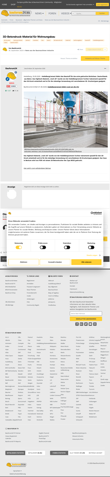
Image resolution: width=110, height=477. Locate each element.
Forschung (31, 356)
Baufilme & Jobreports (79, 433)
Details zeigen (92, 255)
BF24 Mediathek (10, 287)
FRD (19, 408)
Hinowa (39, 365)
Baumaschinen (53, 290)
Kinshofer (40, 420)
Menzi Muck (64, 346)
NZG (62, 373)
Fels (19, 417)
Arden (7, 346)
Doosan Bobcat (23, 386)
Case (6, 417)
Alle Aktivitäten (10, 302)
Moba (62, 365)
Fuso (29, 368)
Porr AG (78, 337)
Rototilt (78, 377)
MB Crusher (53, 401)
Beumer (7, 392)
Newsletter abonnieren (86, 319)
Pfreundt (63, 416)
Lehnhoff (53, 386)
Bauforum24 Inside (45, 441)
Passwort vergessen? (33, 287)
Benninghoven (10, 386)
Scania (78, 411)
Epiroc (20, 398)
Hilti (38, 362)
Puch (77, 349)
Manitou (63, 337)
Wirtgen (103, 358)
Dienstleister (22, 377)
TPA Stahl (92, 362)
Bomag (7, 398)
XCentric (103, 370)
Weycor (103, 349)
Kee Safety (40, 411)
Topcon (91, 377)
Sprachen (17, 471)
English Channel (44, 433)
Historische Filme (77, 439)
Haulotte (39, 337)
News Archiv (65, 379)
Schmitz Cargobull (95, 340)
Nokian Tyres (65, 388)
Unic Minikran (93, 392)
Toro (90, 380)
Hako (29, 405)
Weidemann (93, 417)
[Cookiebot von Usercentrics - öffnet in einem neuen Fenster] (92, 213)
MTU (51, 414)
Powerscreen (80, 340)
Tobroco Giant (93, 374)
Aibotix (7, 340)
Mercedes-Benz (65, 349)
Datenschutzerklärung (77, 292)
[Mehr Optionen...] (105, 68)
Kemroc (39, 417)
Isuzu (38, 389)
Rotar (78, 374)
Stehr (90, 356)
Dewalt (20, 374)
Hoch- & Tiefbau (53, 296)
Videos (65, 13)
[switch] (43, 247)
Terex (91, 371)
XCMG (103, 367)
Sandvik (78, 405)
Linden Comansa (55, 395)
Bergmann (8, 389)
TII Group (92, 359)
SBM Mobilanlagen (82, 392)
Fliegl (29, 349)
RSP (77, 362)
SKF (77, 398)
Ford (29, 352)
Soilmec (91, 352)
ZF (101, 376)
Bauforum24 (9, 380)
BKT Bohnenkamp (11, 371)
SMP (77, 401)
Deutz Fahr (21, 368)
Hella (38, 346)
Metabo (63, 359)
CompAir (21, 343)
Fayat (20, 414)
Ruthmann (79, 383)
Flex (29, 343)
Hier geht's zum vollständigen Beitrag (37, 168)
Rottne (78, 380)
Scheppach (79, 417)
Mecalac (63, 340)
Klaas (51, 337)
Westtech (104, 346)
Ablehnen (23, 262)
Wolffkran (104, 361)
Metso (63, 362)
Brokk (7, 414)
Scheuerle (79, 420)
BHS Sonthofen (10, 368)
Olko (62, 395)
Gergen (30, 383)
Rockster (79, 371)
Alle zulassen (86, 262)
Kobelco (52, 349)
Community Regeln (33, 305)
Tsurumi (91, 389)
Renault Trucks (81, 365)
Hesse (39, 352)
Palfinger (63, 401)
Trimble (91, 386)
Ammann (8, 343)
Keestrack (40, 414)
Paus (62, 410)
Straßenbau (52, 305)
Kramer (52, 362)
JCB (38, 395)
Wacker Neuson (94, 411)
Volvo (91, 405)
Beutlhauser (9, 395)
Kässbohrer (53, 374)
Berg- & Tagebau (53, 293)
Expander (21, 405)
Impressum (73, 289)
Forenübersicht (32, 293)
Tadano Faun (93, 365)
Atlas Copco (9, 356)
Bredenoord (9, 411)
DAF (19, 352)
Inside (29, 296)
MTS (51, 411)
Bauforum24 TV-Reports (13, 441)
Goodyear (31, 389)
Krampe (52, 365)
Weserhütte (104, 343)
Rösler (78, 389)
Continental (22, 349)
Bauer (7, 377)
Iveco (38, 392)
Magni (52, 417)
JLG (38, 398)
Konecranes (53, 359)
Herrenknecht (41, 349)
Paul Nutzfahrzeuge (67, 407)
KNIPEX (39, 401)
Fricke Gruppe (32, 359)
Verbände (92, 398)
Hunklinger (40, 374)
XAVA (102, 364)
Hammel (30, 411)
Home (4, 4)
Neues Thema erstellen (69, 58)
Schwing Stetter (94, 343)
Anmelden (30, 284)
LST (51, 383)
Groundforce (32, 392)
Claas (19, 340)
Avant (7, 365)
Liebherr (52, 392)
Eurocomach (22, 401)
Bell (6, 383)
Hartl (29, 417)
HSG (29, 398)
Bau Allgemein (52, 287)
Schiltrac (91, 337)
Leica (51, 389)
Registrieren (30, 281)
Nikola (63, 382)
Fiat (29, 340)
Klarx (51, 340)
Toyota (91, 383)
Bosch (7, 401)
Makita (52, 420)
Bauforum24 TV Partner (12, 433)
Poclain (63, 419)
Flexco (30, 346)
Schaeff (78, 414)
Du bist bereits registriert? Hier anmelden (79, 4)
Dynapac (21, 389)
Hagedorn (31, 401)
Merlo (62, 352)
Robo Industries (81, 368)
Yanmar (103, 373)
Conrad (20, 346)
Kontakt (72, 286)
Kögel (51, 377)
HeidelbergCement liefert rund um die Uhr (63, 87)
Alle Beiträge (9, 305)
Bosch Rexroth (10, 405)
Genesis (30, 377)
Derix (19, 362)
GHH (29, 371)
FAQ (28, 302)
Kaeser (39, 405)
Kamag (39, 408)
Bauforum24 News (11, 281)
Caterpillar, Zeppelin (11, 420)
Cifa (19, 337)
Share (81, 49)
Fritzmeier (31, 362)
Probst (78, 346)
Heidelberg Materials (43, 343)
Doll (19, 383)
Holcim (39, 371)
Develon (20, 371)
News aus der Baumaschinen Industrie (39, 50)
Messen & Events (77, 436)
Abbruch (51, 281)
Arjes (6, 349)
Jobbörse (51, 299)
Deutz (20, 365)
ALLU (7, 337)
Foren (52, 13)
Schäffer (91, 346)
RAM (77, 359)
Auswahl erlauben (55, 262)
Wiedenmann (105, 352)
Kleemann (53, 343)
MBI (51, 405)
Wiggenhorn (104, 355)
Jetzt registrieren (102, 5)
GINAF (30, 374)
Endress (20, 392)
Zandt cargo (104, 379)
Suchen (102, 13)
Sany (77, 408)
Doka (19, 380)
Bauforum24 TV (10, 284)
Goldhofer (31, 386)
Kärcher (52, 371)
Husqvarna (40, 377)
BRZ (6, 374)
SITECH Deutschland (82, 395)
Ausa (6, 359)
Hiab (38, 356)
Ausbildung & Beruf (54, 284)
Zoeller (103, 385)
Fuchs (30, 365)
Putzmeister (80, 352)
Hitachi (39, 368)
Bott (6, 408)
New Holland (65, 376)
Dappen (20, 356)
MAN (51, 398)
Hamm (30, 408)
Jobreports (51, 302)
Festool (30, 337)
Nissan (63, 385)
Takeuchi (92, 368)
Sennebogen (93, 349)
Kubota (52, 368)
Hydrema (40, 380)
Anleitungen (31, 299)
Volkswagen (93, 401)
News (38, 13)
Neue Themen (31, 290)
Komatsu (53, 356)
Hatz (29, 420)
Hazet (38, 340)
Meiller (63, 343)
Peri (62, 413)
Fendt (20, 420)
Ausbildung (9, 362)
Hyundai (39, 383)
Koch (51, 352)
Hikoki (39, 359)
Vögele (91, 408)
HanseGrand (32, 414)
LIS (51, 380)
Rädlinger (79, 386)
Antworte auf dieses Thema (95, 58)
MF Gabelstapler (55, 408)
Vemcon (91, 395)
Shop (13, 4)
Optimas (63, 398)
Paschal (63, 404)
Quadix (78, 356)
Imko (38, 386)
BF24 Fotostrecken (11, 290)
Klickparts (53, 346)
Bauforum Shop (10, 293)
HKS (29, 395)
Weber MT (92, 414)
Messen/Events (65, 356)
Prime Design (80, 343)
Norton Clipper (65, 392)
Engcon (20, 395)
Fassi (19, 411)
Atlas (6, 352)
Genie (29, 380)
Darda (20, 359)
